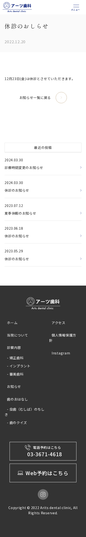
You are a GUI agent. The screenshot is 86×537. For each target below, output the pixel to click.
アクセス (58, 322)
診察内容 (14, 347)
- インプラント (19, 365)
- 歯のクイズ (17, 422)
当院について (17, 335)
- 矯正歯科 (15, 357)
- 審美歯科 (15, 374)
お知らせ (14, 386)
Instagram (61, 353)
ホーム (12, 322)
